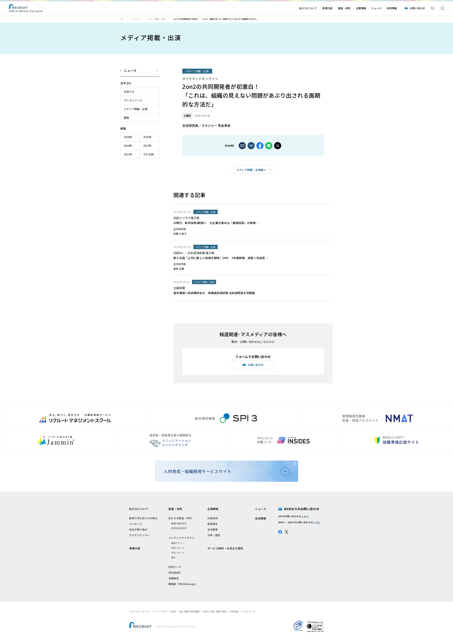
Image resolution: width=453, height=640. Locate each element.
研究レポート (178, 547)
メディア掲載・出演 (156, 19)
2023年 (147, 145)
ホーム (121, 19)
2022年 (128, 154)
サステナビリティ (139, 535)
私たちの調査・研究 (180, 518)
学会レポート (178, 552)
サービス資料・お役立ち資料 (225, 548)
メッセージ (135, 524)
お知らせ (129, 91)
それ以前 (148, 154)
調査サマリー (178, 542)
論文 (173, 557)
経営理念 (212, 524)
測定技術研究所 (179, 528)
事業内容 (327, 8)
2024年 (128, 145)
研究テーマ (174, 567)
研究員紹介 (174, 572)
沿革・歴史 (213, 535)
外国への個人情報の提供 (215, 611)
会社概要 (212, 529)
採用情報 (392, 8)
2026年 (128, 137)
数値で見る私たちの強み (143, 518)
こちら (305, 516)
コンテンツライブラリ (181, 537)
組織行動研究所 (179, 523)
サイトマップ (248, 611)
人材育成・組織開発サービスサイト (197, 471)
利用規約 (234, 611)
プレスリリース (133, 100)
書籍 (126, 117)
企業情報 (361, 8)
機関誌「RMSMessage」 (183, 584)
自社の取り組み (138, 529)
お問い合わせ (417, 8)
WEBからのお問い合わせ (301, 509)
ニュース (376, 8)
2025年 (147, 137)
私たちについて (308, 8)
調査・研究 (344, 8)
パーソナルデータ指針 (165, 611)
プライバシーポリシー (140, 611)
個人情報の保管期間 (189, 611)
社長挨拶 (212, 518)
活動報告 (173, 578)
